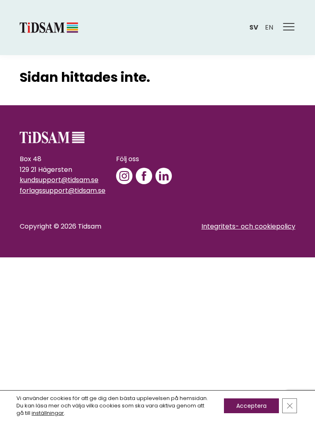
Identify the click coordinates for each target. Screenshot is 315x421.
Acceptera (251, 406)
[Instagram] (124, 176)
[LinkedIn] (163, 176)
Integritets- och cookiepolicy (248, 226)
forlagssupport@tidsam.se (62, 190)
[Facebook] (144, 176)
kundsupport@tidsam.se (59, 180)
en (269, 27)
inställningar (48, 413)
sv (253, 27)
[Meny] (289, 27)
